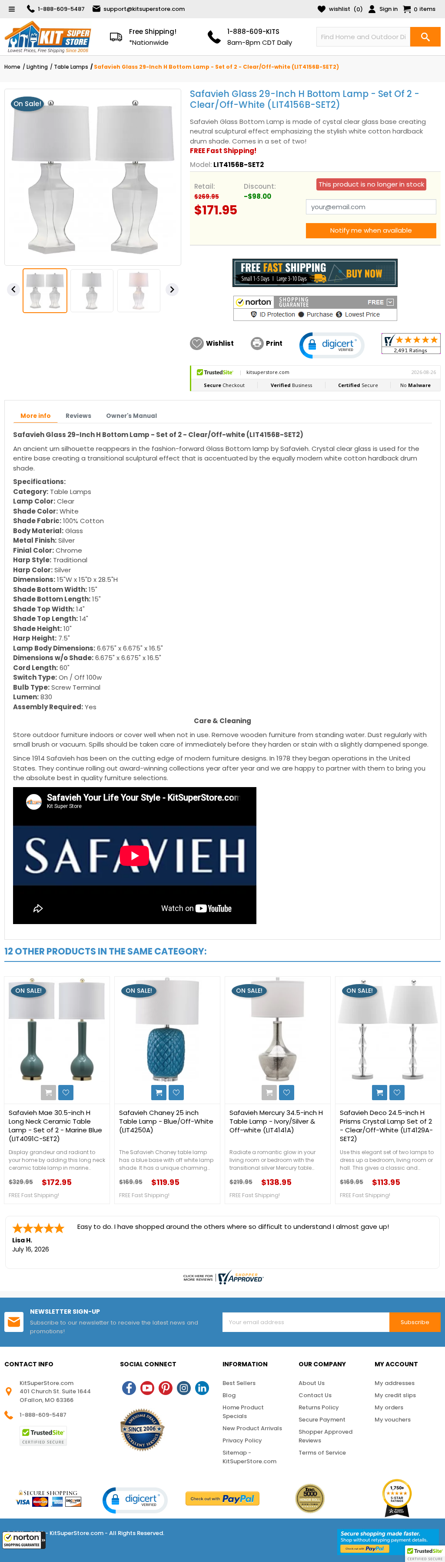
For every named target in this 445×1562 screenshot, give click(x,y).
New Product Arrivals (252, 1428)
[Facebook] (129, 1388)
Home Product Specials (243, 1411)
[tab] (35, 416)
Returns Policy (319, 1407)
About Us (312, 1383)
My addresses (395, 1383)
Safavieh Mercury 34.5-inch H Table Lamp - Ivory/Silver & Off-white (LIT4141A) (276, 1121)
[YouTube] (147, 1388)
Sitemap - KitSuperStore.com (249, 1457)
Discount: (260, 186)
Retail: (204, 186)
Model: (201, 164)
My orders (389, 1407)
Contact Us (315, 1395)
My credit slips (395, 1395)
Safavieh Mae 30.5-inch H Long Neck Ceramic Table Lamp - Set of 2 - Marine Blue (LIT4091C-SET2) (55, 1125)
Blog (229, 1395)
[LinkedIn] (202, 1388)
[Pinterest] (166, 1388)
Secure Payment (322, 1419)
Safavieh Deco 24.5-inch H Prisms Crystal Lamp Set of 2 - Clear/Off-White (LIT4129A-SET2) (386, 1125)
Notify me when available (371, 230)
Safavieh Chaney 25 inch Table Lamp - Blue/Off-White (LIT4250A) (166, 1121)
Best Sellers (239, 1383)
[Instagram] (184, 1388)
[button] (24, 1540)
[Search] (425, 37)
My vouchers (393, 1419)
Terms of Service (322, 1453)
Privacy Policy (242, 1440)
